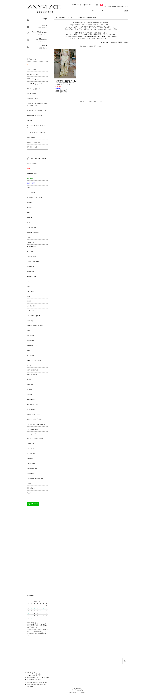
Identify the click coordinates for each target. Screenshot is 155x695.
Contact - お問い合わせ (33, 676)
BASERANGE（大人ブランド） (68, 17)
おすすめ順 (114, 42)
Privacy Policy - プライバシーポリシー (38, 677)
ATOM (32, 686)
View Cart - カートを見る (94, 5)
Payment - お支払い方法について (36, 679)
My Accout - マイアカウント (35, 674)
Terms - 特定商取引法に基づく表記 (37, 684)
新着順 (126, 42)
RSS (28, 686)
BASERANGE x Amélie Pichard (88, 17)
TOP (55, 17)
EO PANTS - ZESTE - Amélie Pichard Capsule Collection (65, 82)
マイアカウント (76, 5)
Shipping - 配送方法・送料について (37, 682)
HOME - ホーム (31, 672)
